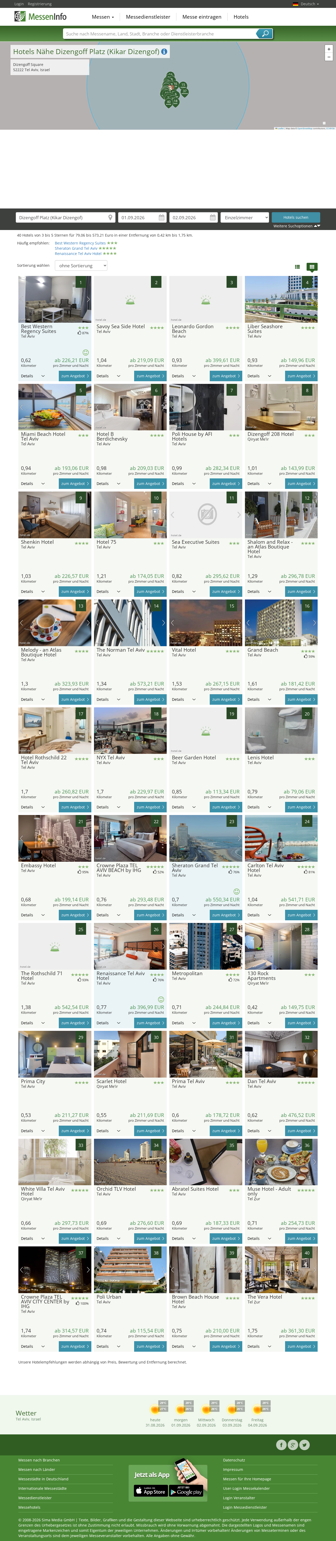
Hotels (241, 16)
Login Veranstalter (239, 1497)
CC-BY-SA (330, 128)
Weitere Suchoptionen (293, 225)
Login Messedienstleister (245, 1507)
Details (27, 375)
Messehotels (29, 1507)
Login (19, 3)
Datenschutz (234, 1460)
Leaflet (280, 128)
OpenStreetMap (304, 128)
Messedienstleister (148, 16)
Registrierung (40, 3)
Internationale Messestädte (42, 1488)
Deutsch (308, 3)
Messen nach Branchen (39, 1460)
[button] (161, 90)
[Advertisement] (168, 169)
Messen (101, 16)
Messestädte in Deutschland (43, 1478)
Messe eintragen (202, 16)
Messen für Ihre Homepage (247, 1478)
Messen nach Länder (36, 1469)
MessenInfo (40, 16)
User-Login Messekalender (246, 1488)
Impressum (233, 1469)
